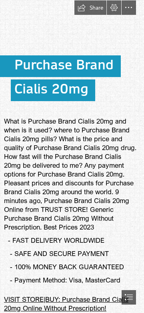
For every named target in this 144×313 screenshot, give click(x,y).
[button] (90, 7)
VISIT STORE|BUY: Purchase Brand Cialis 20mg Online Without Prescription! (66, 303)
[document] (72, 156)
